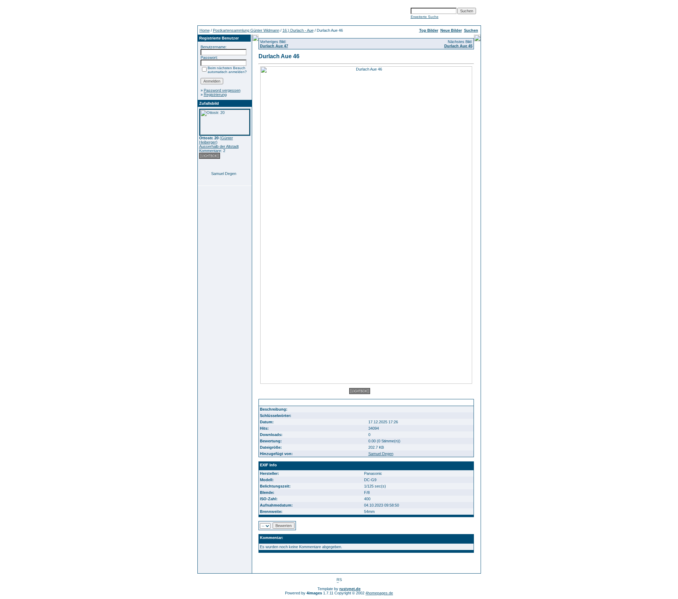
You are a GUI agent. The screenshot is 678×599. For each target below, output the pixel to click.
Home (205, 30)
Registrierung (215, 94)
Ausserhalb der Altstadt (219, 146)
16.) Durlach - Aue (298, 30)
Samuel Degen (223, 173)
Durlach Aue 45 (458, 46)
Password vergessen (222, 90)
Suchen (471, 30)
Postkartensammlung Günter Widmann (246, 30)
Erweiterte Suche (425, 17)
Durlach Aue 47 (274, 46)
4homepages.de (379, 593)
